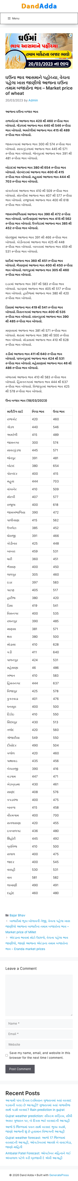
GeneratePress (59, 1175)
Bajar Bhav (17, 915)
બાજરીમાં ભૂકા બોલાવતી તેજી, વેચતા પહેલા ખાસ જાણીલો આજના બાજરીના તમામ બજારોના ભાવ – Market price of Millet (37, 926)
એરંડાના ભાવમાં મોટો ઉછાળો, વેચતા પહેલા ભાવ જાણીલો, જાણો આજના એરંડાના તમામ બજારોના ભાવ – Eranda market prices (36, 943)
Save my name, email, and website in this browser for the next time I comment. (39, 1055)
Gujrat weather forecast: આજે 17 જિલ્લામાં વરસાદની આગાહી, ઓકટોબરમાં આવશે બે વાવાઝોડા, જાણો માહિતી (38, 1142)
